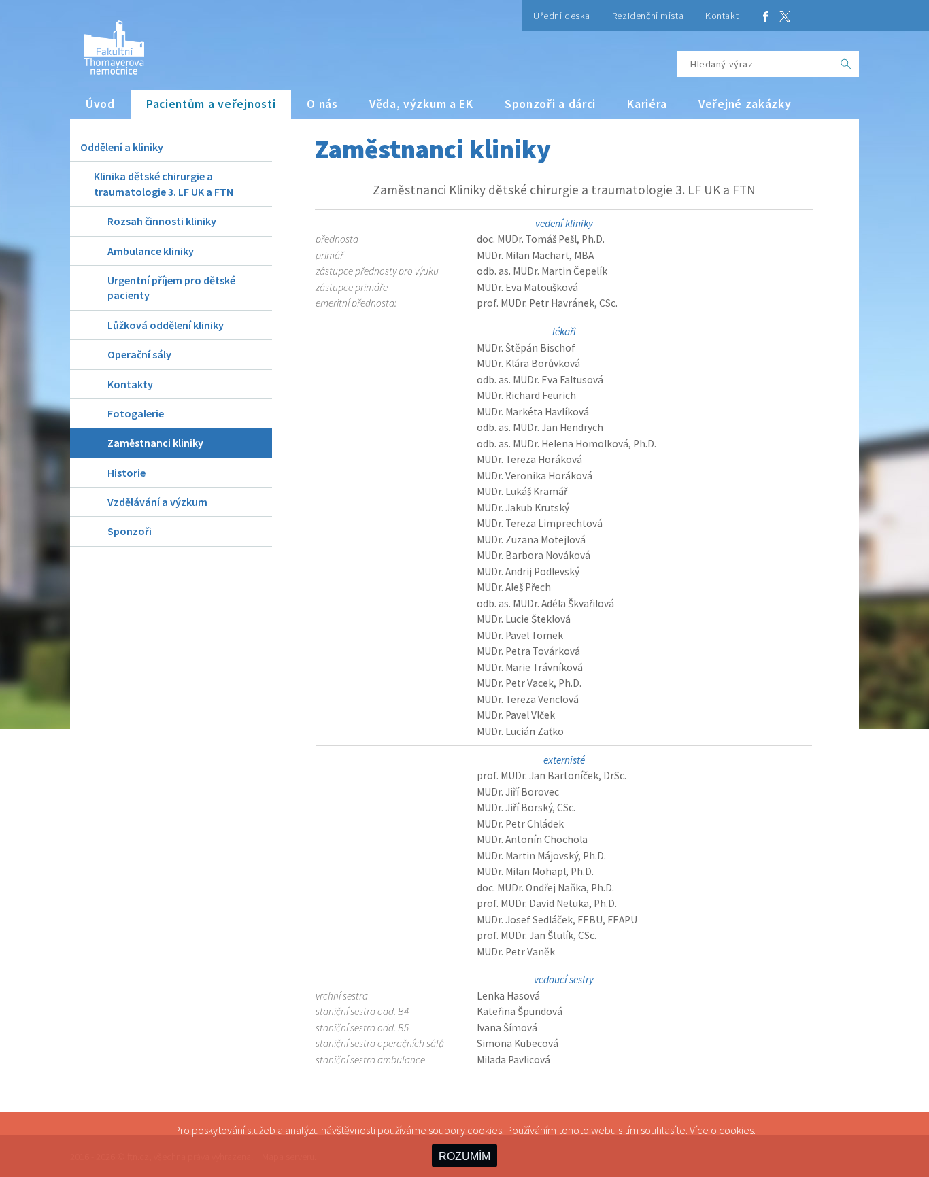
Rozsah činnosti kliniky (161, 221)
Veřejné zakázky (745, 104)
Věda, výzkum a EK (421, 104)
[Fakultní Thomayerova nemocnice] (107, 42)
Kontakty (130, 384)
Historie (126, 472)
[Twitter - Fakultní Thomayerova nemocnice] (784, 15)
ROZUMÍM (464, 1156)
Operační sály (139, 354)
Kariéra (647, 104)
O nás (322, 104)
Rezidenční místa (647, 16)
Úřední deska (561, 16)
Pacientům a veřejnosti (211, 104)
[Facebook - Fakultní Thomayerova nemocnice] (765, 15)
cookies (736, 1130)
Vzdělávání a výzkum (157, 502)
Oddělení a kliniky (121, 147)
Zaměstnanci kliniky (155, 442)
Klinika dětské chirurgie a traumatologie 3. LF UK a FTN (163, 183)
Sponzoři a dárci (550, 104)
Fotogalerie (135, 413)
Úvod (100, 104)
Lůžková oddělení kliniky (165, 325)
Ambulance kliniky (150, 251)
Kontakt (722, 16)
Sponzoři (129, 531)
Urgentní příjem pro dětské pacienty (171, 287)
